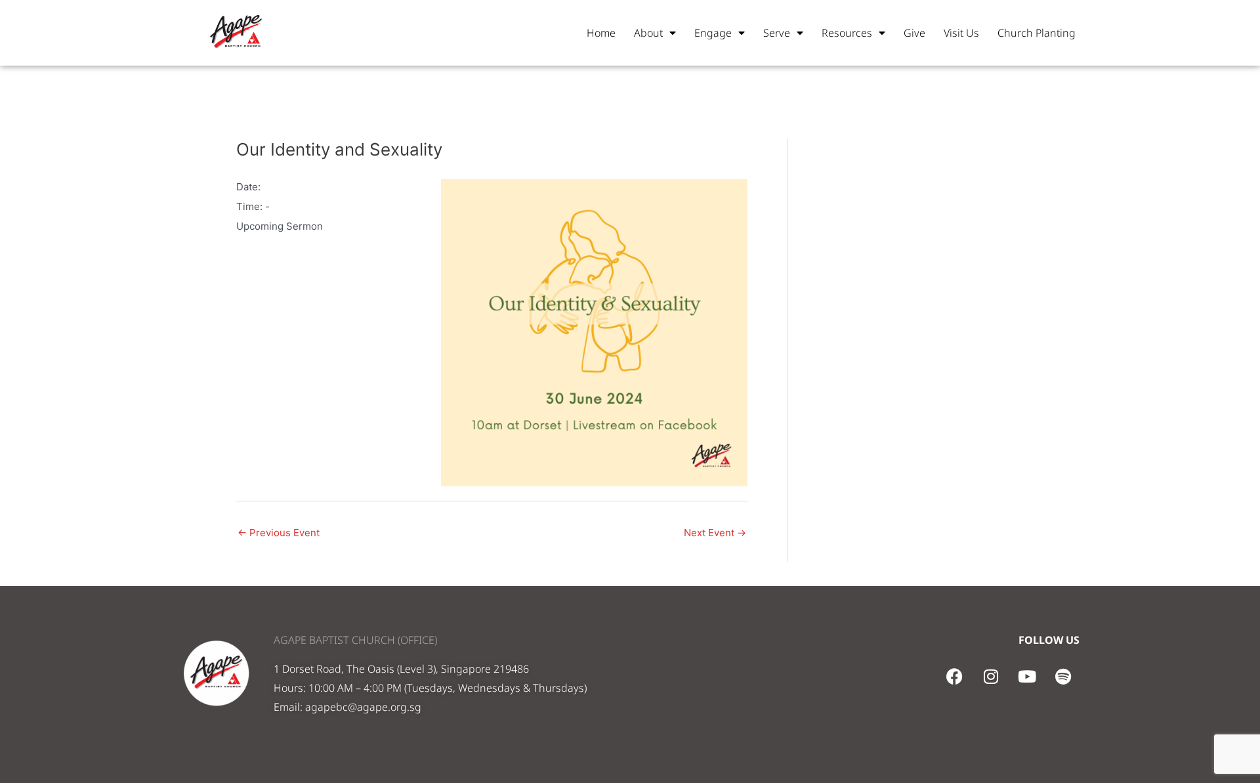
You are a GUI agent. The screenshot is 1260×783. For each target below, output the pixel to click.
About (648, 33)
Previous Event (279, 532)
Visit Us (961, 33)
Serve (776, 33)
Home (601, 33)
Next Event (715, 532)
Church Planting (1037, 33)
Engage (713, 33)
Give (914, 33)
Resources (847, 33)
